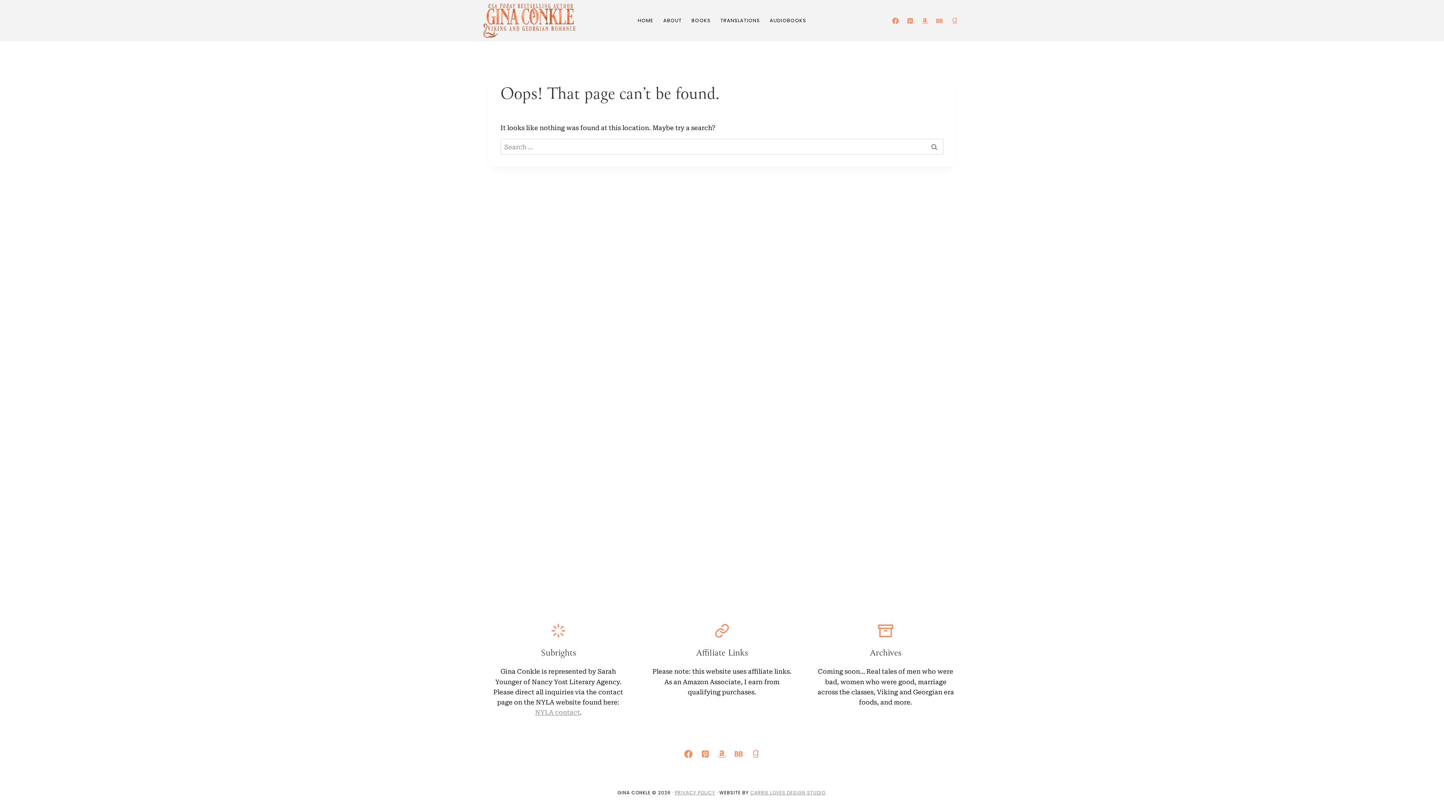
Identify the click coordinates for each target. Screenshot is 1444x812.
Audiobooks (788, 20)
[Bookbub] (939, 20)
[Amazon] (925, 20)
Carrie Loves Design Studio (787, 792)
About (672, 20)
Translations (740, 20)
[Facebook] (895, 20)
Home (646, 20)
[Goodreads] (954, 20)
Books (701, 20)
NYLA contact (557, 712)
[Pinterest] (910, 20)
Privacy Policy (695, 792)
